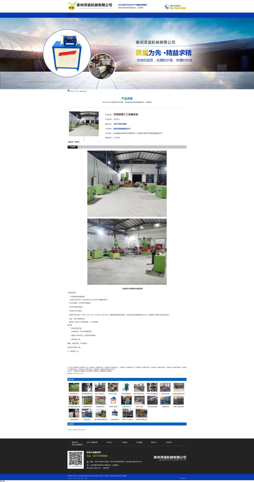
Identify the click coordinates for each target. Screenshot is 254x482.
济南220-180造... (113, 394)
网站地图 (182, 478)
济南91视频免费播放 (152, 394)
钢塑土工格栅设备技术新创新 (76, 430)
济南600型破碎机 (126, 394)
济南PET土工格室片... (127, 419)
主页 (76, 91)
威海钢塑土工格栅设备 (106, 371)
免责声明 (106, 468)
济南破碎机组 (165, 406)
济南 (78, 478)
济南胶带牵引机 (126, 406)
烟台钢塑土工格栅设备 (93, 371)
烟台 (82, 478)
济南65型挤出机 (74, 394)
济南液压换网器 (74, 419)
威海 (85, 478)
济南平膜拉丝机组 (152, 406)
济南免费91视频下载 (141, 419)
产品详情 (72, 147)
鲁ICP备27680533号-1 (94, 468)
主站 (75, 478)
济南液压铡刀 (87, 419)
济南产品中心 (83, 91)
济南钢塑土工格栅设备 (80, 371)
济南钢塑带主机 (100, 406)
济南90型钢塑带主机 (87, 394)
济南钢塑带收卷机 (87, 406)
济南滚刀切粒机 (113, 406)
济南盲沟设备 (139, 406)
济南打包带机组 (165, 394)
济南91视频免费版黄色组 (101, 419)
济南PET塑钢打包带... (139, 394)
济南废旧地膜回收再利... (178, 394)
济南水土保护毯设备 (178, 406)
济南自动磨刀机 (115, 419)
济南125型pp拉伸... (100, 394)
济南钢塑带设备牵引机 (74, 406)
